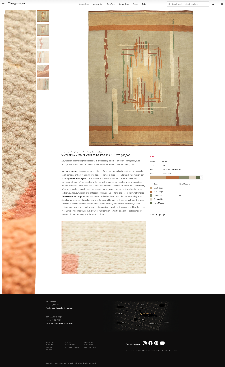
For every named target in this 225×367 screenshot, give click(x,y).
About (135, 4)
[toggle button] (3, 4)
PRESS (91, 342)
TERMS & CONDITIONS (90, 347)
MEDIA (77, 347)
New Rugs (111, 4)
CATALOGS (87, 342)
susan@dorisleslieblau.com (62, 323)
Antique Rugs (84, 4)
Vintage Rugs (98, 4)
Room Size (83, 152)
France (170, 173)
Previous (4, 76)
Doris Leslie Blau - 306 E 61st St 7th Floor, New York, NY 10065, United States (152, 351)
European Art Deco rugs (72, 196)
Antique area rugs (69, 171)
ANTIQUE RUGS (50, 342)
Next (221, 76)
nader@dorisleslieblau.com (62, 308)
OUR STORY (68, 342)
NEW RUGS (49, 347)
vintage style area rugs (74, 178)
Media (143, 4)
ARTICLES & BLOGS (70, 345)
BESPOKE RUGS (50, 350)
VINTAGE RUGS (50, 345)
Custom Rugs (124, 4)
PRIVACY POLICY (88, 345)
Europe (164, 173)
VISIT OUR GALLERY (70, 347)
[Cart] (221, 4)
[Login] (213, 4)
